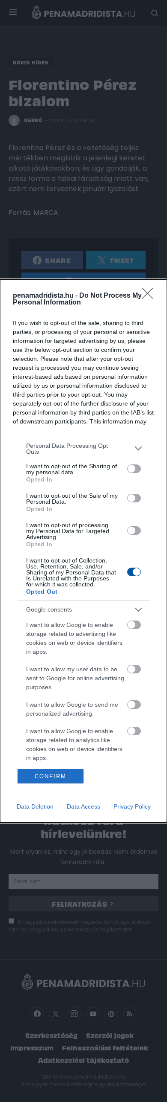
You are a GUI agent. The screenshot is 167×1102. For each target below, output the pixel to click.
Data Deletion (35, 806)
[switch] (134, 468)
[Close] (150, 296)
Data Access (83, 806)
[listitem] (83, 449)
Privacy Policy (132, 806)
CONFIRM (50, 776)
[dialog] (83, 551)
